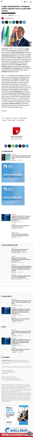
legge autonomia (22, 118)
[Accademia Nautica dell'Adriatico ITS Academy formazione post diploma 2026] (13, 182)
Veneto (18, 98)
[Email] (17, 22)
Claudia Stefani (14, 262)
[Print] (20, 22)
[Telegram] (25, 2)
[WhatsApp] (10, 22)
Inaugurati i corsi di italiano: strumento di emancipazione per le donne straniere (21, 259)
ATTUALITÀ (4, 13)
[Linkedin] (13, 22)
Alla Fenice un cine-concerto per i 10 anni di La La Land (21, 226)
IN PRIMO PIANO (11, 13)
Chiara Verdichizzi (9, 18)
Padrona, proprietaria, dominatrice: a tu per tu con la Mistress (21, 276)
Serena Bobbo (13, 160)
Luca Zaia (4, 120)
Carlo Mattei (14, 228)
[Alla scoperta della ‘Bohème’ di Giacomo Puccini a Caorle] (6, 251)
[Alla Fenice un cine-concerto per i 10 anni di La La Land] (6, 227)
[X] (27, 2)
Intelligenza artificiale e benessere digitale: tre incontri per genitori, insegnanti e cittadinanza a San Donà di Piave (21, 218)
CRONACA (13, 256)
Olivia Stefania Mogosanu (16, 252)
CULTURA (13, 224)
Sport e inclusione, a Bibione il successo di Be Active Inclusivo (20, 234)
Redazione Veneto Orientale (16, 278)
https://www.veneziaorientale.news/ (16, 139)
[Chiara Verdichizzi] (3, 18)
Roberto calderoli (20, 120)
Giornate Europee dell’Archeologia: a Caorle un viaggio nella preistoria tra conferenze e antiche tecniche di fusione (21, 268)
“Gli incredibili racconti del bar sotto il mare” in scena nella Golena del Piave (21, 157)
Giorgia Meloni (9, 118)
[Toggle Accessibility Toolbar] (29, 433)
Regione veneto (12, 120)
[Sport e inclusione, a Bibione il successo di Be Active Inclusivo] (6, 235)
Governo (5, 75)
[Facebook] (22, 2)
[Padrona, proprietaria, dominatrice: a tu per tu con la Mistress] (6, 277)
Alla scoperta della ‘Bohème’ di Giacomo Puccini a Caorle (19, 250)
